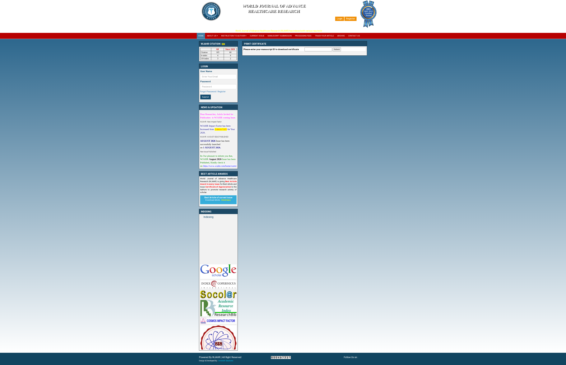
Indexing (208, 216)
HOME (201, 36)
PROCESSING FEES (303, 36)
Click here (226, 200)
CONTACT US (354, 36)
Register (350, 18)
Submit (205, 97)
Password (205, 81)
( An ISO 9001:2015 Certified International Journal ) (274, 16)
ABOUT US (211, 36)
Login (339, 18)
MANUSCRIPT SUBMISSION (280, 36)
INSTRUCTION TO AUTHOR (233, 36)
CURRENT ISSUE (257, 36)
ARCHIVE (341, 36)
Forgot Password (208, 91)
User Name (206, 71)
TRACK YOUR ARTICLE (324, 36)
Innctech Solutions (225, 361)
